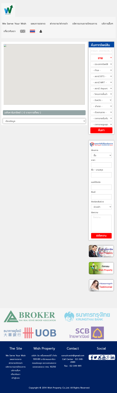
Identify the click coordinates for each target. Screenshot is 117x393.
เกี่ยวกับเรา (15, 374)
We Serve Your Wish (16, 355)
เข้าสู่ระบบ (16, 377)
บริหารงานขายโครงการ (16, 366)
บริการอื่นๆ (15, 370)
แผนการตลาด (15, 359)
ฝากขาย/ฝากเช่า (16, 363)
